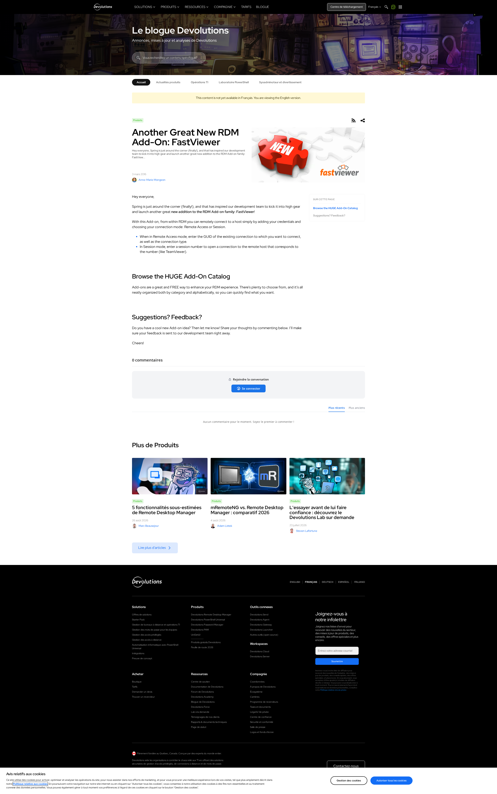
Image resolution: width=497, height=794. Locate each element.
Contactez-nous (346, 766)
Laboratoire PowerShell (234, 82)
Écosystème (256, 691)
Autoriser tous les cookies (391, 780)
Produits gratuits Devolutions (206, 642)
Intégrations (138, 653)
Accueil (141, 82)
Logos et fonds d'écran (262, 732)
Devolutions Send (259, 614)
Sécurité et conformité (261, 722)
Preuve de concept (142, 658)
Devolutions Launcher (261, 629)
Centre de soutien (200, 681)
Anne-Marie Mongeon (152, 180)
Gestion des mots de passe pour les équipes (154, 629)
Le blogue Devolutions (180, 30)
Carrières (254, 696)
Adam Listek (224, 526)
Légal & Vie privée (259, 712)
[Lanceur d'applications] (400, 7)
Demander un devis (142, 691)
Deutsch (327, 582)
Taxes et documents (260, 706)
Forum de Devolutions (202, 691)
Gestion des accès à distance (147, 639)
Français (311, 582)
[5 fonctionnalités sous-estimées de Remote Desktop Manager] (170, 476)
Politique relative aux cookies (30, 783)
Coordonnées (257, 681)
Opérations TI (199, 82)
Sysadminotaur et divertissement (280, 82)
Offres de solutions (141, 614)
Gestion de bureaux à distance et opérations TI (156, 624)
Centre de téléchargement (346, 7)
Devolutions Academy (202, 696)
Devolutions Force (200, 706)
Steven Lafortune (306, 531)
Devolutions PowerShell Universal (208, 619)
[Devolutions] (103, 7)
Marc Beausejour (149, 526)
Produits (137, 120)
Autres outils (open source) (264, 634)
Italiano (359, 582)
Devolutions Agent (259, 619)
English (295, 582)
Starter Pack (138, 619)
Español (343, 582)
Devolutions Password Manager (207, 624)
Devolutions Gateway (261, 624)
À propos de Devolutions (262, 686)
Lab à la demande (200, 712)
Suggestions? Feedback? (329, 215)
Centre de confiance (261, 717)
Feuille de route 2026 (202, 647)
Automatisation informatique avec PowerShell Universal (155, 646)
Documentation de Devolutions (207, 686)
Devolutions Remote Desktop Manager (211, 614)
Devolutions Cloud (259, 651)
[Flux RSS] (353, 120)
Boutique (137, 681)
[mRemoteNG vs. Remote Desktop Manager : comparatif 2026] (248, 476)
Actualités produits (168, 82)
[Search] (386, 7)
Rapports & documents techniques (209, 722)
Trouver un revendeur (143, 696)
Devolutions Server (260, 656)
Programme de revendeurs (264, 701)
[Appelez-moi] (393, 7)
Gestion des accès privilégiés (146, 634)
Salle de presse (257, 727)
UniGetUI (195, 634)
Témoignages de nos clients (205, 717)
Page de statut (198, 727)
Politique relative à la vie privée (333, 690)
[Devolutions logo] (147, 582)
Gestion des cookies (349, 780)
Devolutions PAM (200, 629)
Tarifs (134, 686)
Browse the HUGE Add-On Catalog (335, 208)
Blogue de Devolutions (203, 701)
